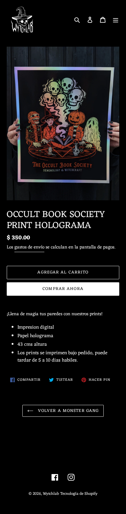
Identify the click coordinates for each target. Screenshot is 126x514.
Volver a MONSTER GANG (67, 411)
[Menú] (115, 20)
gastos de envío (29, 247)
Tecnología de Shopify (79, 493)
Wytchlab (51, 493)
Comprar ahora (63, 289)
